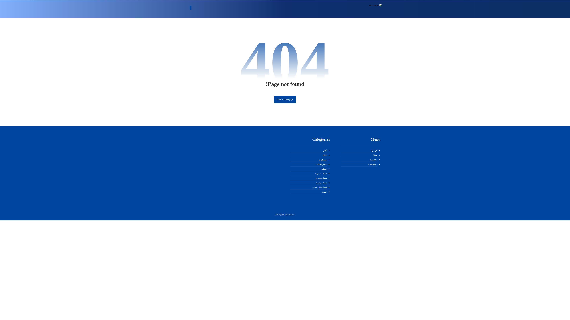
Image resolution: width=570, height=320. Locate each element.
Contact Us (372, 164)
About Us (373, 160)
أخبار (325, 150)
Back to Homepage (285, 99)
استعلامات (323, 160)
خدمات (324, 169)
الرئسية (374, 150)
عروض (324, 192)
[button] (190, 8)
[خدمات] (365, 9)
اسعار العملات (321, 164)
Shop (375, 155)
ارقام (325, 155)
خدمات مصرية (321, 178)
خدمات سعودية (321, 173)
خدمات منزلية (321, 183)
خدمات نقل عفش (320, 187)
